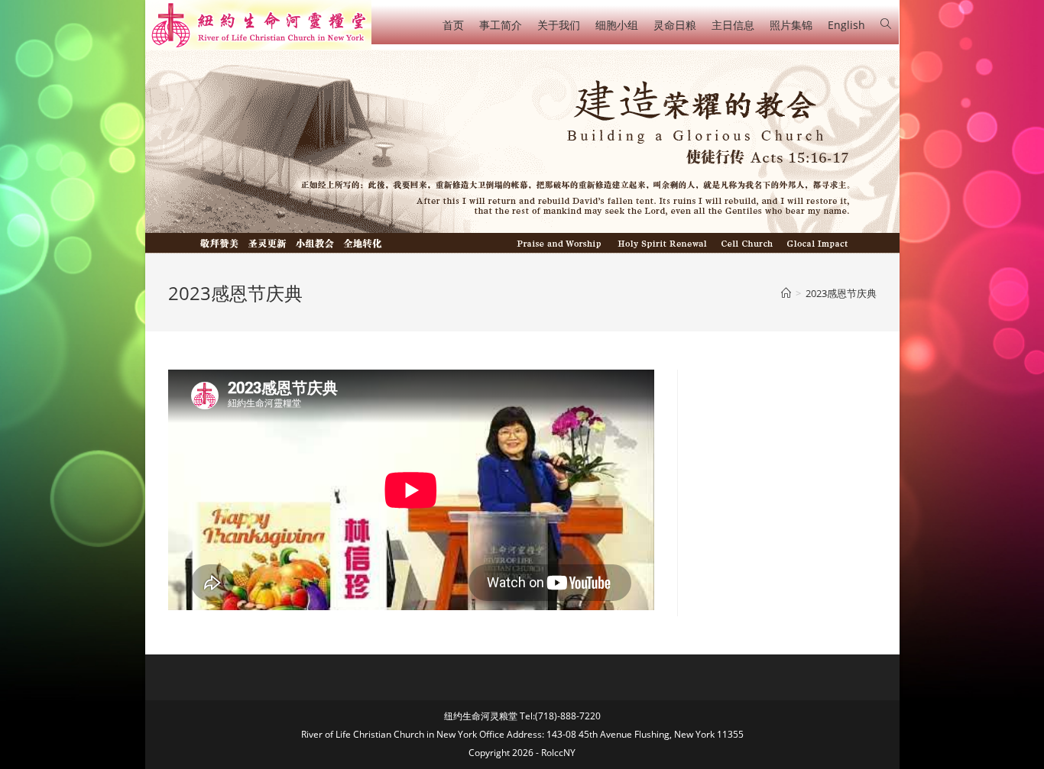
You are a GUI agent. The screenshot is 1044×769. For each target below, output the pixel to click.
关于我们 (558, 25)
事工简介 (500, 25)
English (846, 25)
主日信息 (733, 25)
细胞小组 (616, 25)
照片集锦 (791, 25)
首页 (453, 25)
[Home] (786, 293)
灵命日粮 (674, 25)
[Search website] (886, 24)
